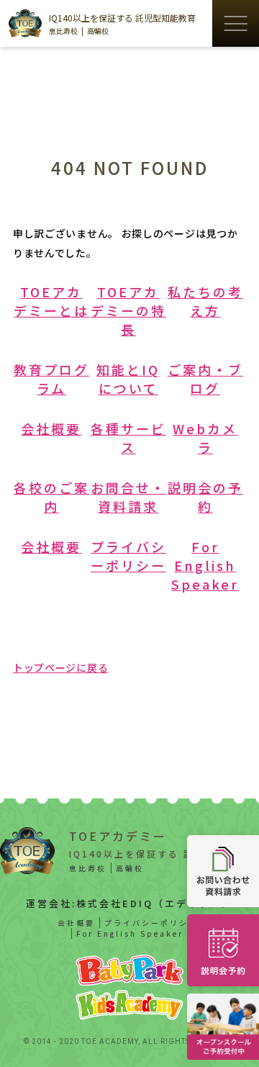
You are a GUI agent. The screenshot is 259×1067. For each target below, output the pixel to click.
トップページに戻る (60, 667)
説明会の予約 (205, 497)
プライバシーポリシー (128, 556)
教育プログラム (51, 378)
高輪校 (98, 30)
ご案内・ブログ (205, 378)
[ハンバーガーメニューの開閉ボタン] (235, 23)
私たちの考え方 (205, 301)
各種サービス (128, 437)
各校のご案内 (51, 497)
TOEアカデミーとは (51, 301)
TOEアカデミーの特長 (128, 310)
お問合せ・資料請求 (128, 497)
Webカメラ (205, 437)
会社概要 (51, 428)
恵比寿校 (63, 30)
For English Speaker (205, 565)
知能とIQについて (128, 378)
